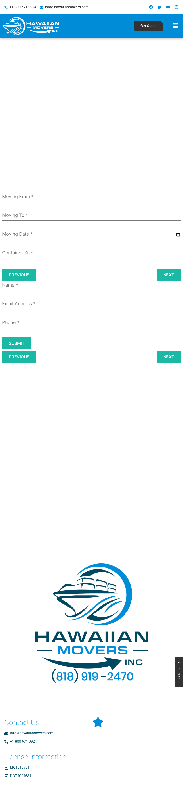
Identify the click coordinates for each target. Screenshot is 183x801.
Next (168, 274)
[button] (175, 26)
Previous (19, 274)
